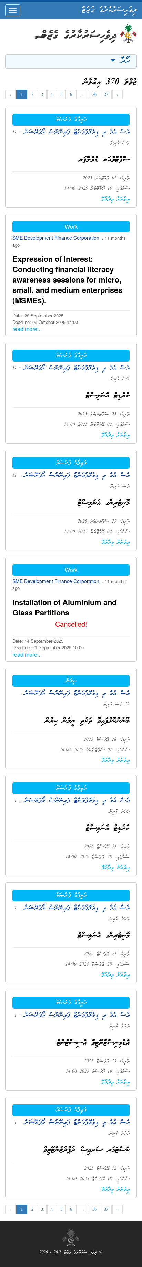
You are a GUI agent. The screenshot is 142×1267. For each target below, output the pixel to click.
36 (94, 94)
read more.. (26, 329)
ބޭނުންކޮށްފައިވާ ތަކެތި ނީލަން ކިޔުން (87, 721)
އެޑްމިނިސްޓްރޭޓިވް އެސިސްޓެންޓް (93, 1043)
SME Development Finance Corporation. (57, 237)
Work (71, 226)
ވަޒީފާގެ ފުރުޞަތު (71, 120)
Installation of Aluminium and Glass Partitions (64, 607)
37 (106, 94)
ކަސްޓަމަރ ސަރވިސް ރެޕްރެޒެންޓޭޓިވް (86, 1150)
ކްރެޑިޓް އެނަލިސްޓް (108, 396)
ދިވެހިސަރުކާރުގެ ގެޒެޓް (109, 10)
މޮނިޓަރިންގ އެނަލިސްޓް (104, 503)
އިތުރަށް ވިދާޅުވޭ (115, 199)
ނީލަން (71, 681)
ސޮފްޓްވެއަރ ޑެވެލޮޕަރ (104, 160)
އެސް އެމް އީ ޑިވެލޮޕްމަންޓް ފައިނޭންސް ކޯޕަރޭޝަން (75, 132)
